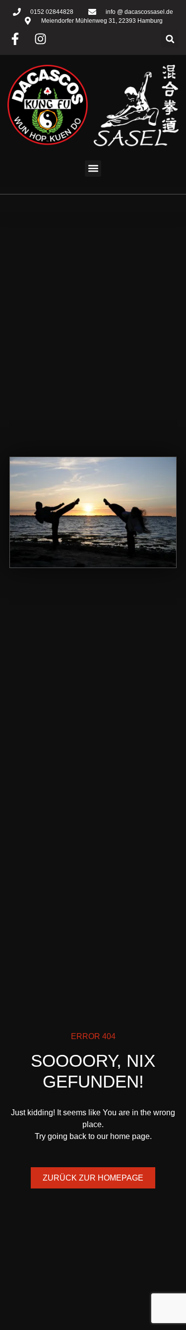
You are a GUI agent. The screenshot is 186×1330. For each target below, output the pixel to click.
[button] (170, 39)
